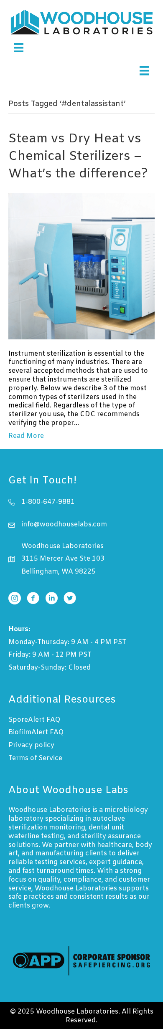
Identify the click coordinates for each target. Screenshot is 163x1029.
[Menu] (18, 47)
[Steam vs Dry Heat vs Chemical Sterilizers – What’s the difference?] (81, 266)
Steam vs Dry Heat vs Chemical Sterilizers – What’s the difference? (78, 156)
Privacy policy (31, 745)
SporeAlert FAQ (34, 719)
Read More (26, 436)
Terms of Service (35, 758)
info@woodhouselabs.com (64, 524)
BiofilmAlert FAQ (36, 732)
